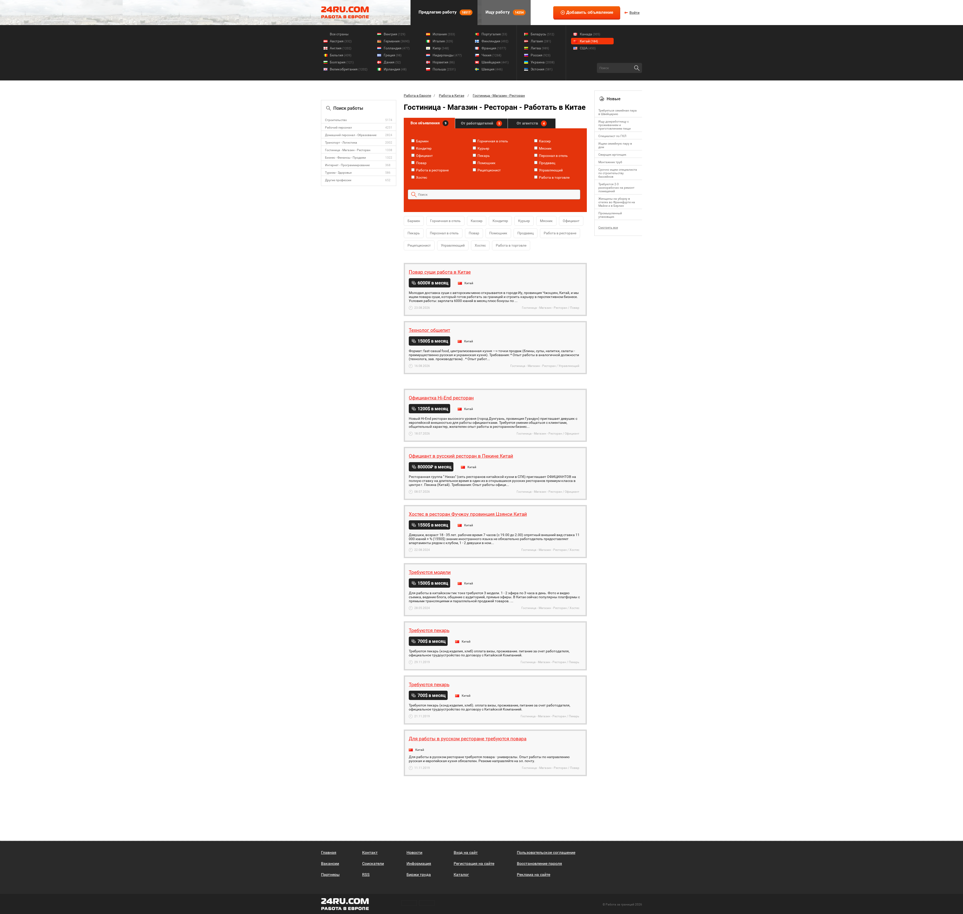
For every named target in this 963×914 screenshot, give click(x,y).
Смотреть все (608, 227)
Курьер (483, 148)
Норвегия (444, 62)
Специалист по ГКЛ (612, 136)
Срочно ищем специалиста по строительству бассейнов (617, 173)
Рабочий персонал (338, 127)
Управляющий (550, 170)
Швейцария (495, 62)
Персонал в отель (553, 156)
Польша (444, 69)
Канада (590, 34)
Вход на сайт (466, 852)
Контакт (370, 852)
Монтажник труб (610, 162)
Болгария (342, 62)
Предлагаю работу (444, 12)
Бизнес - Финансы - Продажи (345, 157)
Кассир (544, 141)
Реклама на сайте (533, 874)
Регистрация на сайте (474, 863)
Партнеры (330, 874)
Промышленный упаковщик (610, 215)
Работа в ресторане (432, 170)
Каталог (461, 874)
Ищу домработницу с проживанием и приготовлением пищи (614, 125)
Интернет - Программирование (347, 165)
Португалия (494, 34)
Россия (540, 55)
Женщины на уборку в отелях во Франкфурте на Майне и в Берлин (616, 202)
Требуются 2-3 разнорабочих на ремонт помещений (616, 187)
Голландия (397, 48)
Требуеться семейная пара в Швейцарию (617, 112)
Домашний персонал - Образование (350, 135)
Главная (328, 852)
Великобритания (348, 69)
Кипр (441, 48)
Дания (392, 62)
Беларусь (542, 34)
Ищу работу (504, 12)
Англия (340, 48)
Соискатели (373, 863)
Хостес (421, 177)
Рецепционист (489, 170)
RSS (366, 874)
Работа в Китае (451, 95)
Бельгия (340, 55)
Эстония (541, 69)
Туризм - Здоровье (338, 172)
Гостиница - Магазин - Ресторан (347, 150)
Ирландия (395, 69)
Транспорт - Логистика (341, 142)
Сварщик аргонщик (612, 154)
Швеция (492, 69)
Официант (424, 156)
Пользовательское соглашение (546, 852)
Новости (414, 852)
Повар (421, 163)
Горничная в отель (492, 141)
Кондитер (423, 148)
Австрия (341, 41)
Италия (443, 41)
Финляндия (495, 41)
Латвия (541, 41)
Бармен (422, 141)
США (588, 48)
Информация (419, 863)
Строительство (336, 120)
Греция (393, 55)
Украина (542, 62)
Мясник (545, 148)
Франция (494, 48)
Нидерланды (447, 55)
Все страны (339, 34)
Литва (540, 48)
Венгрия (394, 34)
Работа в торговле (554, 177)
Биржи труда (419, 874)
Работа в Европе (417, 95)
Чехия (491, 55)
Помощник (486, 163)
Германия (397, 41)
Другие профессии (338, 180)
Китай (589, 41)
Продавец (546, 163)
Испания (444, 34)
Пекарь (483, 156)
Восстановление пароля (539, 863)
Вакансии (330, 863)
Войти (634, 13)
